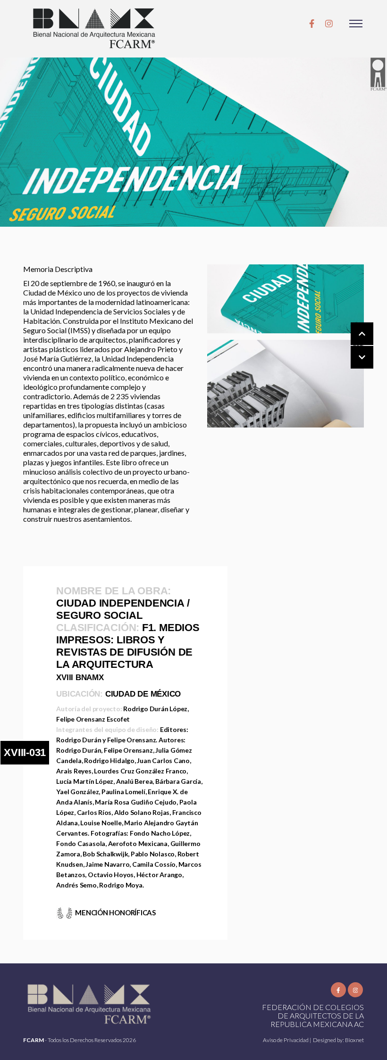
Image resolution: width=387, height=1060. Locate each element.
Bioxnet (354, 1040)
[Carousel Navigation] (352, 346)
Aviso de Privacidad (286, 1040)
